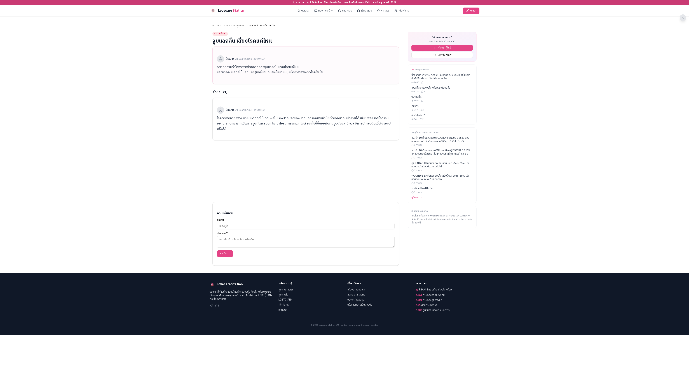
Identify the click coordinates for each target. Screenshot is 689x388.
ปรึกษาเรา (471, 11)
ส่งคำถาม (225, 253)
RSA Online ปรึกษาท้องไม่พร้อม (325, 2)
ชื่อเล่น (220, 220)
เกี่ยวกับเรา (404, 11)
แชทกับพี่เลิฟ (444, 55)
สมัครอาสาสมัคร (356, 295)
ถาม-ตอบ (347, 11)
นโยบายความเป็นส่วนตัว (359, 305)
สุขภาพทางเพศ (286, 290)
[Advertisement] (305, 171)
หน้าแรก (305, 11)
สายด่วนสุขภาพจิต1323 (384, 2)
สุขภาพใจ (283, 295)
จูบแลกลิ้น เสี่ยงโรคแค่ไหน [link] (262, 25)
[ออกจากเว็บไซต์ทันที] (683, 17)
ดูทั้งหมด (415, 197)
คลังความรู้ (324, 11)
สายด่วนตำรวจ (426, 305)
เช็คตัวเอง (366, 11)
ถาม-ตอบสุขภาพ (235, 25)
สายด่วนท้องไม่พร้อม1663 (357, 2)
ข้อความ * (222, 233)
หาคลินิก (385, 11)
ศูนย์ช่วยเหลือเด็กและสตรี (433, 310)
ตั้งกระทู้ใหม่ (444, 48)
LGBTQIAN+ (285, 300)
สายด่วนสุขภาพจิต (429, 300)
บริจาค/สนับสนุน (355, 300)
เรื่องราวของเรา (356, 290)
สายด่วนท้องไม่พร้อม (430, 295)
